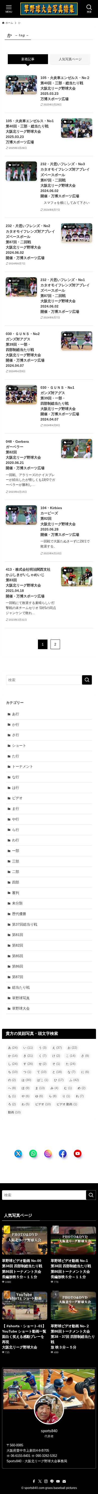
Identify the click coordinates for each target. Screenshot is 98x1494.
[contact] (64, 1481)
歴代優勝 (19, 914)
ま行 (15, 809)
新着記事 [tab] (27, 59)
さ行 (15, 735)
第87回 (17, 977)
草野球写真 (21, 998)
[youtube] (58, 1481)
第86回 (17, 966)
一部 (15, 851)
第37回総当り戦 (24, 924)
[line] (52, 1481)
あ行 (15, 714)
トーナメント (22, 766)
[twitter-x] (40, 1481)
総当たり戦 (21, 987)
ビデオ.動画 (67, 1104)
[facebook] (34, 1481)
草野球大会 (21, 1008)
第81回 (17, 935)
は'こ (42, 1080)
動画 (14, 1112)
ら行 (15, 830)
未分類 (17, 903)
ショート (19, 745)
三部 (15, 861)
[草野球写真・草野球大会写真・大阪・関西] (49, 9)
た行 (15, 756)
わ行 (15, 840)
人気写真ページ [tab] (70, 59)
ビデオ (17, 798)
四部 (15, 882)
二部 (15, 872)
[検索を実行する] (87, 680)
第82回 (17, 945)
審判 (15, 893)
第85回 (17, 956)
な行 (15, 777)
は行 (15, 788)
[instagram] (46, 1481)
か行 (15, 725)
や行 (15, 819)
